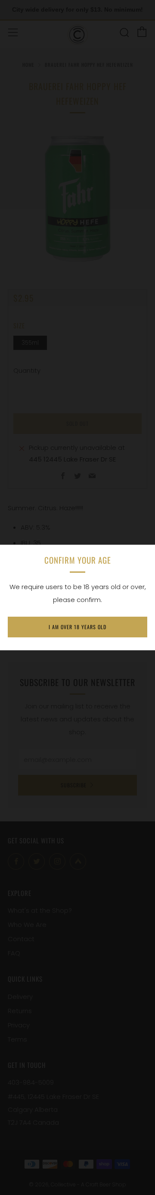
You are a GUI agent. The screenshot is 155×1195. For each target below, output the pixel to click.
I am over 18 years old (77, 626)
